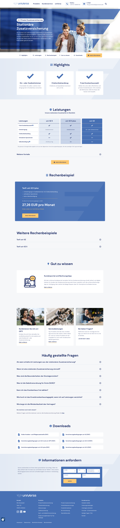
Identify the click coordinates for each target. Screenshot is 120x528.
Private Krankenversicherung (45, 503)
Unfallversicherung (43, 510)
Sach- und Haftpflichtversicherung (47, 513)
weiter (70, 481)
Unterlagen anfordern (87, 508)
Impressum (19, 522)
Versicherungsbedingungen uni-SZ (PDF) (78, 434)
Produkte (36, 4)
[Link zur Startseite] (21, 4)
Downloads (79, 55)
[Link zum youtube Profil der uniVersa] (24, 512)
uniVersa (58, 4)
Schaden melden (86, 503)
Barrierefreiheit (48, 522)
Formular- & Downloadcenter (89, 510)
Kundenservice (47, 4)
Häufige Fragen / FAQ (87, 513)
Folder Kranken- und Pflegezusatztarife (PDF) (34, 434)
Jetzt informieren (95, 55)
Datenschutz (27, 522)
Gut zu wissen (65, 55)
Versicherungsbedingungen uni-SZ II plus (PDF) (35, 447)
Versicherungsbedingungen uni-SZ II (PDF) (78, 447)
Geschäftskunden (65, 513)
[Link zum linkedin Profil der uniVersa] (21, 512)
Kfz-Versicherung (65, 510)
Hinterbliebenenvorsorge (67, 505)
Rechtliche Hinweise (37, 522)
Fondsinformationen (66, 508)
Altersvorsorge (42, 508)
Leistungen (38, 55)
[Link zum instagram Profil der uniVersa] (18, 512)
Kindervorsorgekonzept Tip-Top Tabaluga (46, 516)
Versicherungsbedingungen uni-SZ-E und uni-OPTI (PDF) (38, 441)
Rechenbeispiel (51, 55)
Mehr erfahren (48, 287)
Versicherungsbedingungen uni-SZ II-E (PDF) (79, 441)
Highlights (24, 55)
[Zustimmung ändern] (3, 519)
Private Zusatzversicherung (68, 503)
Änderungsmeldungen (87, 505)
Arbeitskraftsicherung (43, 505)
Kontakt (83, 515)
